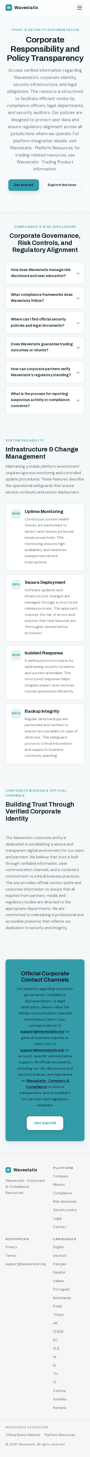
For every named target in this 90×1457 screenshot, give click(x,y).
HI (54, 1357)
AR (55, 1323)
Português (61, 1289)
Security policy (65, 1210)
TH (55, 1374)
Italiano (58, 1281)
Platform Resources (60, 1435)
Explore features (62, 185)
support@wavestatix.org (42, 1031)
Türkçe (58, 1314)
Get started (24, 185)
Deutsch (60, 1255)
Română (59, 1407)
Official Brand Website (23, 1435)
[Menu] (79, 8)
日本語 (58, 1331)
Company (60, 1176)
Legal (57, 1218)
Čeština (59, 1390)
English (58, 1247)
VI (54, 1382)
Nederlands (62, 1298)
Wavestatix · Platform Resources (41, 148)
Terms (11, 1255)
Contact (60, 1227)
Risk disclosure (65, 1201)
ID (54, 1365)
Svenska (59, 1399)
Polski (57, 1306)
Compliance (62, 1193)
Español (59, 1272)
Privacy (11, 1247)
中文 (56, 1348)
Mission (59, 1184)
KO (55, 1340)
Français (59, 1264)
